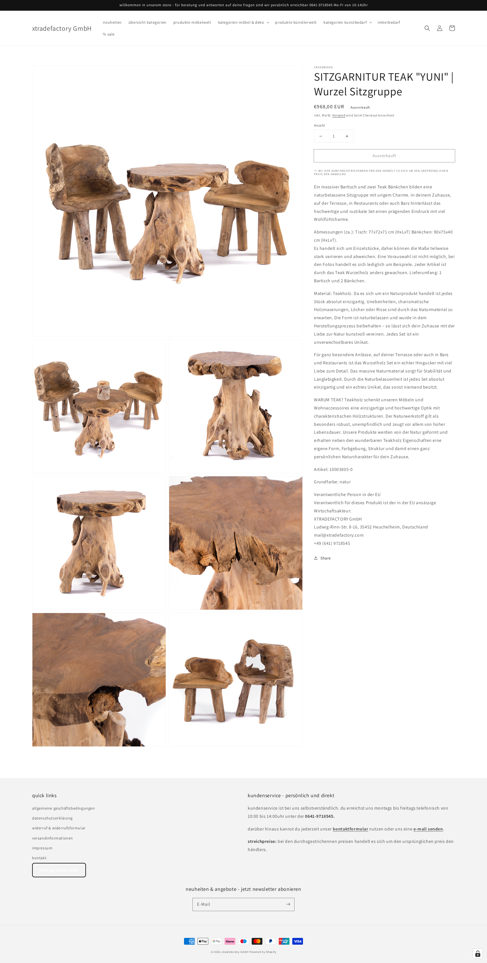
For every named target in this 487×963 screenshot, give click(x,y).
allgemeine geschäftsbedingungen (63, 808)
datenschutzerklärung (52, 818)
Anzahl (319, 125)
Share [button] (325, 558)
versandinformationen (52, 838)
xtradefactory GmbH (235, 952)
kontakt (39, 857)
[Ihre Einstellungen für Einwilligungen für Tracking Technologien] (477, 953)
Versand (338, 115)
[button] (243, 22)
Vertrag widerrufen (59, 870)
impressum (42, 847)
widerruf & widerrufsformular (59, 827)
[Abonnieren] (288, 904)
